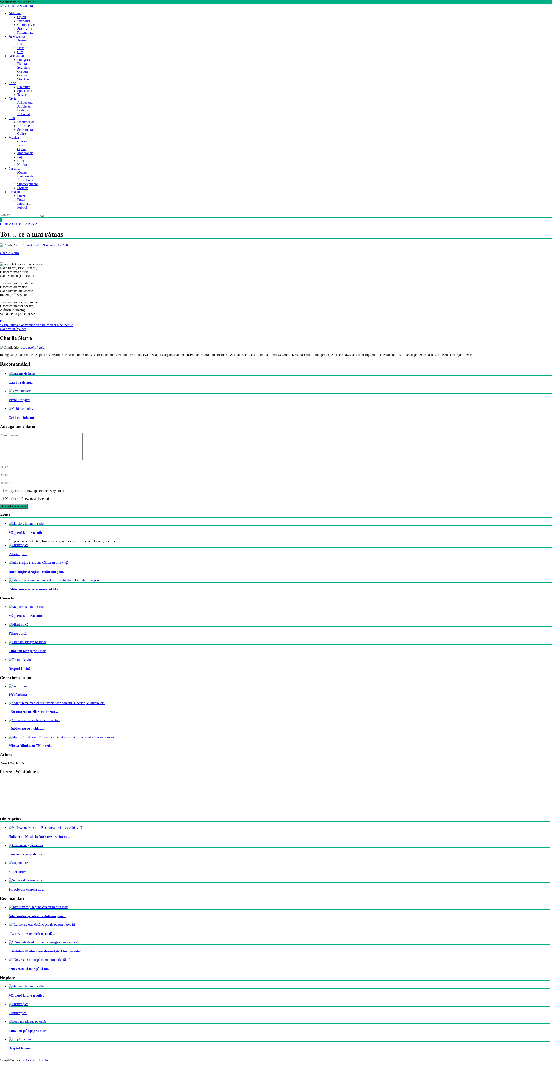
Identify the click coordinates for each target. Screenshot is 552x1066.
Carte (12, 83)
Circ (20, 52)
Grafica (22, 75)
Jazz (20, 145)
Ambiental (24, 106)
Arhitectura (25, 102)
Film (12, 118)
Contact (31, 1060)
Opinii (21, 17)
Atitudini (15, 13)
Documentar (25, 122)
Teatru (21, 40)
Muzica (14, 137)
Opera (21, 149)
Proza (21, 199)
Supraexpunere (27, 184)
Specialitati (24, 91)
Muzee (22, 172)
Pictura (22, 63)
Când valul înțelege (13, 329)
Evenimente (25, 176)
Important (23, 203)
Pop (20, 157)
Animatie (23, 126)
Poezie (21, 196)
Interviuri (23, 21)
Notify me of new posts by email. (27, 498)
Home (4, 224)
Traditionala (25, 153)
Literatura (23, 87)
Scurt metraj (25, 129)
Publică (22, 207)
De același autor (34, 347)
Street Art (23, 79)
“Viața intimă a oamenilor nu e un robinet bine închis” (36, 325)
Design (13, 98)
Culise (21, 133)
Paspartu (14, 168)
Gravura (22, 71)
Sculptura (23, 67)
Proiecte (22, 188)
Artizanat (23, 114)
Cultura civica (26, 25)
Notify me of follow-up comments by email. (35, 491)
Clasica (22, 141)
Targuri (22, 94)
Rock (21, 161)
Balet (20, 44)
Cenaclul (15, 192)
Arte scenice (17, 36)
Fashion (22, 110)
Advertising (25, 180)
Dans (20, 48)
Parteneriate (25, 32)
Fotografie (24, 60)
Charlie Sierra (9, 253)
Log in (43, 1060)
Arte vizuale (17, 56)
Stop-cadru (24, 28)
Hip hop (22, 164)
